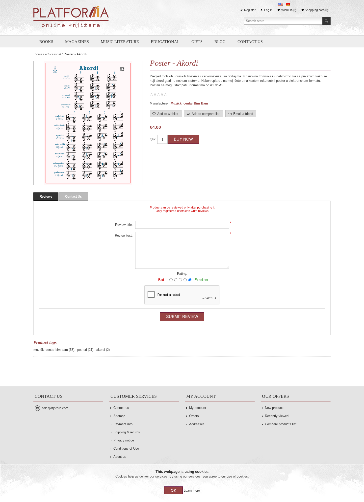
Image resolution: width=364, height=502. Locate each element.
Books (46, 42)
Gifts (197, 42)
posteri (82, 350)
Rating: (182, 273)
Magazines (77, 42)
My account (197, 408)
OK (173, 490)
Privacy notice (123, 440)
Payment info (122, 424)
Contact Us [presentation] (73, 196)
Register (250, 10)
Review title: (124, 225)
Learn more (192, 490)
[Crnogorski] (288, 4)
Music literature (120, 42)
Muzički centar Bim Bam (189, 103)
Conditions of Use (126, 448)
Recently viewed (276, 416)
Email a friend (243, 114)
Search (326, 21)
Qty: (153, 139)
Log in (268, 10)
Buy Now (183, 139)
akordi (100, 350)
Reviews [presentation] (46, 196)
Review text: (124, 235)
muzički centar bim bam (50, 350)
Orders (194, 416)
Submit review (182, 316)
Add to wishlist (167, 114)
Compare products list (280, 424)
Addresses (197, 424)
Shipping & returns (126, 432)
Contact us (250, 42)
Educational (165, 42)
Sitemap (119, 416)
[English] (281, 4)
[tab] (45, 196)
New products (275, 408)
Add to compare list (206, 114)
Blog (220, 42)
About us (119, 457)
